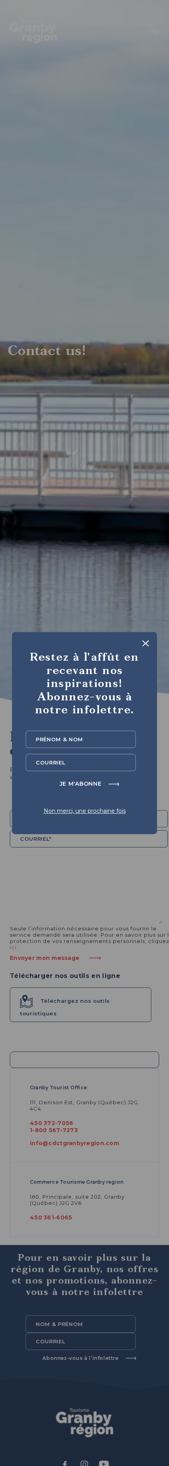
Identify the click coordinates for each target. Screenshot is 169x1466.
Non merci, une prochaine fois (85, 810)
